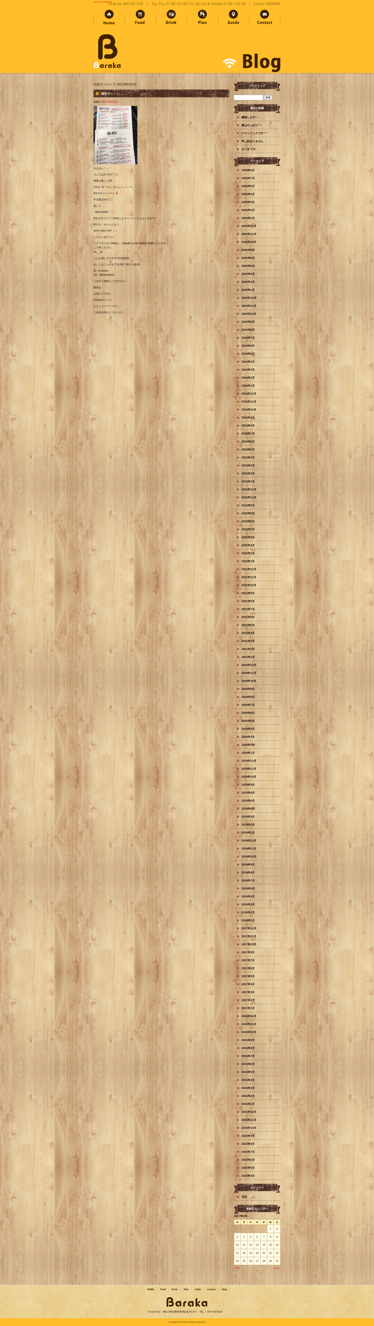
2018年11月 (249, 848)
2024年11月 (249, 305)
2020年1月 (248, 752)
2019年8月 (248, 792)
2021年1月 (248, 657)
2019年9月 (248, 784)
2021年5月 (248, 625)
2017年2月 (248, 1000)
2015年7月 (248, 1151)
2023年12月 (249, 393)
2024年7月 (248, 337)
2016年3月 (248, 1087)
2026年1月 (248, 218)
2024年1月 (248, 385)
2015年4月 (248, 1175)
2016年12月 (249, 1016)
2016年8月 (248, 1048)
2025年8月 (248, 257)
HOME (109, 18)
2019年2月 (248, 824)
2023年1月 (248, 481)
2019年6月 (248, 800)
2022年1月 (248, 561)
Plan (202, 18)
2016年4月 (248, 1080)
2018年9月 (248, 864)
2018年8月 (248, 872)
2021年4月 (248, 633)
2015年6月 (248, 1159)
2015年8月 (248, 1143)
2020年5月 (248, 720)
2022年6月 (248, 521)
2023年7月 (248, 433)
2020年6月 (248, 712)
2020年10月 (249, 680)
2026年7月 (248, 178)
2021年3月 (248, 641)
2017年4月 (248, 984)
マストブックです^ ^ (254, 133)
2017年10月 (249, 944)
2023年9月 (248, 417)
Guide (233, 18)
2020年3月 (248, 736)
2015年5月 (248, 1167)
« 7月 (237, 1268)
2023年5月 (248, 449)
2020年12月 (249, 665)
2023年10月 (249, 409)
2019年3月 (248, 816)
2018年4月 (248, 896)
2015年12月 (249, 1111)
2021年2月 (248, 649)
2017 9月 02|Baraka (103, 2)
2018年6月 (248, 888)
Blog (224, 1289)
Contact (264, 18)
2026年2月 (248, 210)
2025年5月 (248, 265)
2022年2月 (248, 553)
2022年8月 (248, 513)
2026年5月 (248, 186)
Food (140, 18)
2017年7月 (248, 960)
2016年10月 (249, 1032)
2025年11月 (249, 234)
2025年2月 (248, 281)
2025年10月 (249, 242)
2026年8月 (248, 170)
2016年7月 (248, 1056)
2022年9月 (248, 505)
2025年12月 (249, 226)
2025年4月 (248, 273)
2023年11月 (249, 401)
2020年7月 (248, 704)
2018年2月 (248, 912)
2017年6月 (248, 968)
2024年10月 (249, 313)
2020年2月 (248, 744)
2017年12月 (249, 928)
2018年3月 (248, 904)
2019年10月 (249, 776)
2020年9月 (248, 688)
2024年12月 (249, 297)
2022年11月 (249, 497)
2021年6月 (248, 617)
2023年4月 (248, 457)
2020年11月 (249, 672)
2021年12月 (249, 569)
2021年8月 (248, 601)
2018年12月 (249, 840)
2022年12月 (249, 489)
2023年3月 (248, 465)
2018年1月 (248, 920)
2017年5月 (248, 976)
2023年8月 (248, 425)
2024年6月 (248, 345)
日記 (244, 1196)
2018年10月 (249, 856)
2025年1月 (248, 289)
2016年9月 (248, 1040)
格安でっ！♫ (109, 93)
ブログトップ (257, 85)
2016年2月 (248, 1095)
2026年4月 (248, 194)
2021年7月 (248, 609)
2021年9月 (248, 593)
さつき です (249, 149)
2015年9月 (248, 1135)
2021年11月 (249, 577)
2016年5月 (248, 1072)
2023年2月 (248, 473)
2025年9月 (248, 249)
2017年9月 (248, 952)
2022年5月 (248, 529)
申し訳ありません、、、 (257, 141)
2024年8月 (248, 329)
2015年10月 (249, 1127)
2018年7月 (248, 880)
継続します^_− (251, 117)
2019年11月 (249, 768)
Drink (171, 18)
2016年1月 (248, 1103)
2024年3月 (248, 369)
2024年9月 (248, 321)
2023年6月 (248, 441)
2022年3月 (248, 545)
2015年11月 (249, 1119)
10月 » (276, 1268)
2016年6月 (248, 1064)
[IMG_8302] (115, 162)
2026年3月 (248, 202)
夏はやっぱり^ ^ (252, 125)
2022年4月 (248, 537)
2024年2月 (248, 377)
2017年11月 (249, 936)
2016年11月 (249, 1024)
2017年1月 (248, 1008)
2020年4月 (248, 728)
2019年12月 (249, 760)
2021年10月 (249, 585)
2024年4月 (248, 361)
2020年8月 (248, 696)
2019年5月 (248, 808)
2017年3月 (248, 992)
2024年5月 (248, 353)
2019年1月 (248, 832)
